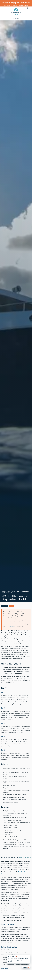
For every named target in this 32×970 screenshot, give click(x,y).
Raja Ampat (21, 872)
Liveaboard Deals (6, 591)
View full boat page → (25, 857)
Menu (17, 18)
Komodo (3, 874)
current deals (11, 626)
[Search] (29, 18)
